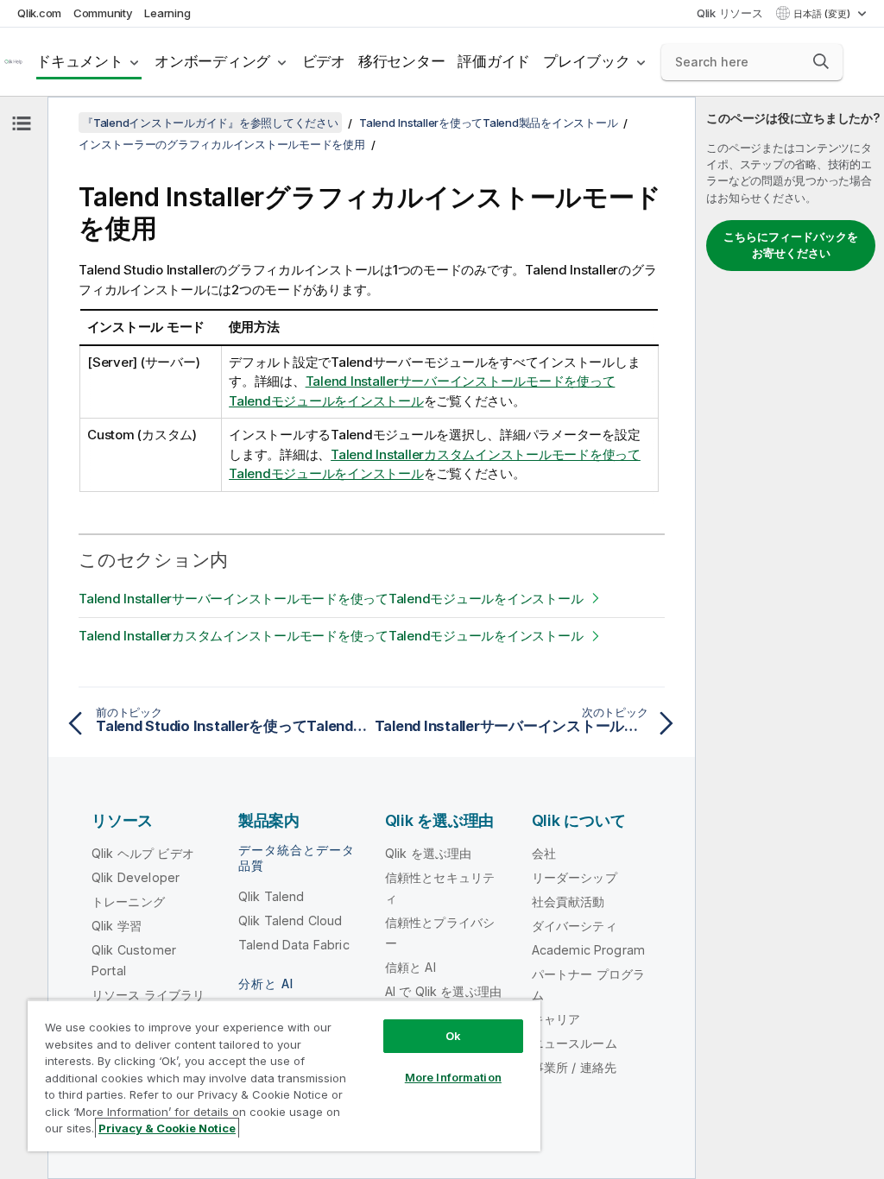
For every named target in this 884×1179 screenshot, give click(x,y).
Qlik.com (39, 13)
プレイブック (586, 61)
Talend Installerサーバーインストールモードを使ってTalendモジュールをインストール (331, 598)
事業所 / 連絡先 (574, 1067)
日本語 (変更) (823, 14)
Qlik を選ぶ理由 (428, 853)
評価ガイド (494, 61)
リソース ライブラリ (148, 994)
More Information (453, 1077)
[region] (284, 1075)
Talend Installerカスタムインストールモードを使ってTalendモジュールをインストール (331, 635)
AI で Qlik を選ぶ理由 (443, 991)
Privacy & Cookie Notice (167, 1128)
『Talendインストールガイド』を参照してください (210, 122)
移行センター (401, 61)
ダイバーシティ (574, 925)
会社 (544, 853)
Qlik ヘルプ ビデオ (143, 853)
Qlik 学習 (117, 925)
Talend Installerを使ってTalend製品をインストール (488, 122)
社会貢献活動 (568, 901)
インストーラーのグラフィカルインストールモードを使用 (222, 144)
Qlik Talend (271, 896)
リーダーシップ (574, 877)
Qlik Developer (136, 877)
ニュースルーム (574, 1043)
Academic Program (589, 950)
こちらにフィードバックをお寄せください (790, 245)
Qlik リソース (730, 13)
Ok (453, 1036)
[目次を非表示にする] (22, 123)
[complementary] (790, 638)
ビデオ (323, 61)
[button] (821, 61)
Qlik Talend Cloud (290, 920)
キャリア (556, 1019)
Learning (167, 13)
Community (103, 13)
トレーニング (128, 901)
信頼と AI (410, 967)
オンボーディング (212, 61)
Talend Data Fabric (294, 944)
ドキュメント (79, 61)
